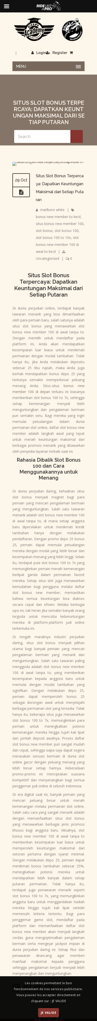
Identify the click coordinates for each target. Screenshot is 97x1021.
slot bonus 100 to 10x (53, 237)
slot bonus (44, 230)
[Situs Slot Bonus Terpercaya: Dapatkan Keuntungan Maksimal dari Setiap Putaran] (48, 161)
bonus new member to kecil (58, 216)
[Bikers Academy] (48, 29)
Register (59, 53)
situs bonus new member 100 (60, 223)
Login (41, 53)
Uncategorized (47, 258)
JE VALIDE (48, 1013)
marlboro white (52, 209)
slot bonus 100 (67, 230)
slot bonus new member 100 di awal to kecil (57, 244)
